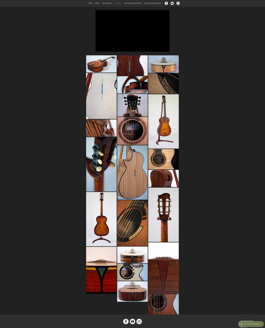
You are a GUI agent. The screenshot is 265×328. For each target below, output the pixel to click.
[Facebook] (166, 3)
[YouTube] (172, 3)
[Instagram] (178, 3)
